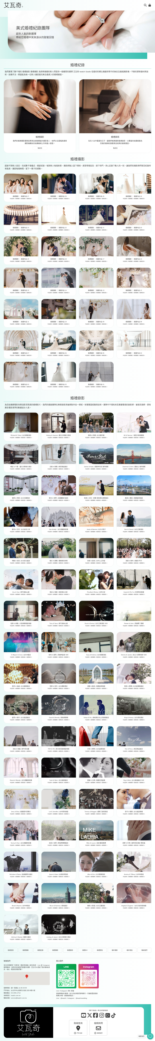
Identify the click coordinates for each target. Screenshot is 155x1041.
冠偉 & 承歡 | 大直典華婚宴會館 (21, 623)
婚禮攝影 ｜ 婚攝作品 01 (96, 384)
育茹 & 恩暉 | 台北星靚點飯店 (134, 686)
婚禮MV (85, 950)
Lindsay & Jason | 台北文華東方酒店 (58, 937)
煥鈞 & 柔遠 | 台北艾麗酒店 (96, 906)
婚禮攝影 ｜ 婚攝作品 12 (134, 290)
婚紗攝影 (115, 950)
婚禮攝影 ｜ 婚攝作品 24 (134, 196)
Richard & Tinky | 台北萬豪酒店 (21, 435)
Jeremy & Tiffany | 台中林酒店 (134, 874)
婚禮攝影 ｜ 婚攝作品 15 (21, 290)
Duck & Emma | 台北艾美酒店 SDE (96, 623)
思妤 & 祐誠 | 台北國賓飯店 (21, 686)
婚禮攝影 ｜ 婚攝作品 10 (58, 322)
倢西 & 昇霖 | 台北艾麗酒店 (21, 498)
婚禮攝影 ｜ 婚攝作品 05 (96, 353)
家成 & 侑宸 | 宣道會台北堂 (58, 592)
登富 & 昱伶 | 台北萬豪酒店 (58, 686)
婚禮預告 (100, 950)
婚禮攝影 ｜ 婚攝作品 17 (96, 259)
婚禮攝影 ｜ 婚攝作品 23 (21, 227)
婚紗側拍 (130, 950)
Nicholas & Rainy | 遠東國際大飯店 (20, 874)
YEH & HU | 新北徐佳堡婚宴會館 (58, 749)
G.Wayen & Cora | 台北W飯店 (21, 655)
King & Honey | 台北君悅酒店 (133, 717)
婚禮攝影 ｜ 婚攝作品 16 (134, 259)
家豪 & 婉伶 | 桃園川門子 (134, 561)
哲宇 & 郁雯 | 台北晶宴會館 (134, 811)
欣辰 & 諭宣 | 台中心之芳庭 (96, 561)
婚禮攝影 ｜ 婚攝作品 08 (134, 322)
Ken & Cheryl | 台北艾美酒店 (133, 529)
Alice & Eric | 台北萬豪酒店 (96, 874)
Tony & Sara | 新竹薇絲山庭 (58, 623)
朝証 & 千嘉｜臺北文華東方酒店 (20, 466)
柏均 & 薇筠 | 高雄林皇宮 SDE (58, 655)
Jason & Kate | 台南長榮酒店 (58, 874)
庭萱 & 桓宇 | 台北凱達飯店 (21, 717)
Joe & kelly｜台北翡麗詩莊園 (58, 529)
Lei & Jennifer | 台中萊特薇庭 (58, 811)
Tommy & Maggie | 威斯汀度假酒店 (96, 811)
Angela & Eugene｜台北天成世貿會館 (133, 906)
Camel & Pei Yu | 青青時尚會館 (134, 592)
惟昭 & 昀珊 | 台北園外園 (96, 435)
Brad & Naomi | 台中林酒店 (21, 906)
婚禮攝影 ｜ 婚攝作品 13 (96, 290)
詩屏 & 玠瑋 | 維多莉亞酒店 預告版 (134, 843)
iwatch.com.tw (15, 995)
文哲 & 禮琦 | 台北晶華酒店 (96, 749)
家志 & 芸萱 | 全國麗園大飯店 (58, 498)
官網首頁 (11, 950)
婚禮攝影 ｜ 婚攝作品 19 (21, 259)
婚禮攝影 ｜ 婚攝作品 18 (58, 259)
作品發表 (12, 198)
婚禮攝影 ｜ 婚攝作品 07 (21, 353)
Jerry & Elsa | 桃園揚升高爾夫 (21, 811)
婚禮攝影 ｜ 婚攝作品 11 (21, 322)
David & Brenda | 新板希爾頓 (58, 717)
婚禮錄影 (29, 437)
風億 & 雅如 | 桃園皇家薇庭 (134, 498)
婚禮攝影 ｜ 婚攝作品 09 (96, 322)
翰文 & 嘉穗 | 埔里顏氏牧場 (58, 561)
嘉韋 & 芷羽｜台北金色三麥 (21, 529)
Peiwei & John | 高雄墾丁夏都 (134, 623)
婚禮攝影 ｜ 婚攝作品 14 (58, 290)
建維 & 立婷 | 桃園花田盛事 (96, 780)
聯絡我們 (144, 950)
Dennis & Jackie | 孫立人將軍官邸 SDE (134, 655)
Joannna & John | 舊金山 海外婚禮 (133, 466)
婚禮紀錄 (29, 198)
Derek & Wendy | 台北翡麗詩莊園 (21, 780)
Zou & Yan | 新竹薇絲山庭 (20, 592)
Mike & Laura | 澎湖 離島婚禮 (96, 843)
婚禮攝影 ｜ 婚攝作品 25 (96, 196)
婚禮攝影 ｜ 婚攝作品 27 (21, 196)
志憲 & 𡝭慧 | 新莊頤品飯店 (58, 466)
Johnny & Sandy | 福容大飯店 (21, 937)
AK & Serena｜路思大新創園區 (134, 435)
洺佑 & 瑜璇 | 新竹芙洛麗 (21, 749)
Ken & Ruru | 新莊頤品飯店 (134, 749)
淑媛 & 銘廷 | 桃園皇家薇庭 (96, 686)
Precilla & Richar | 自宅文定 (96, 592)
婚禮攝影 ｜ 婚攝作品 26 (58, 196)
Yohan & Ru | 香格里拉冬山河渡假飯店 (96, 717)
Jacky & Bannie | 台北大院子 (96, 529)
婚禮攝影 (18, 198)
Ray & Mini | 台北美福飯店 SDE (133, 780)
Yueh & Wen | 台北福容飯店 (58, 780)
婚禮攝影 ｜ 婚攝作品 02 (58, 384)
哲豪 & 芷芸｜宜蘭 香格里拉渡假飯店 (96, 498)
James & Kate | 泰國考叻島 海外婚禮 (96, 466)
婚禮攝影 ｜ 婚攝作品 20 (134, 227)
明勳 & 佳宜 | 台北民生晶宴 (21, 561)
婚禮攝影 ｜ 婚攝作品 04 (134, 353)
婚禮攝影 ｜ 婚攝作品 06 (58, 353)
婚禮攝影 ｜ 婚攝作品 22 (58, 227)
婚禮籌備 (23, 198)
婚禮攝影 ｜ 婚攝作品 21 (96, 227)
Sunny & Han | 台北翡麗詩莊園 (21, 843)
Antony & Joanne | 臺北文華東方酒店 (58, 435)
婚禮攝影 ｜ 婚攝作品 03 (21, 384)
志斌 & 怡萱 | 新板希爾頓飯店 (58, 843)
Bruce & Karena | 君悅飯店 (58, 906)
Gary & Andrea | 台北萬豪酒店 (96, 655)
